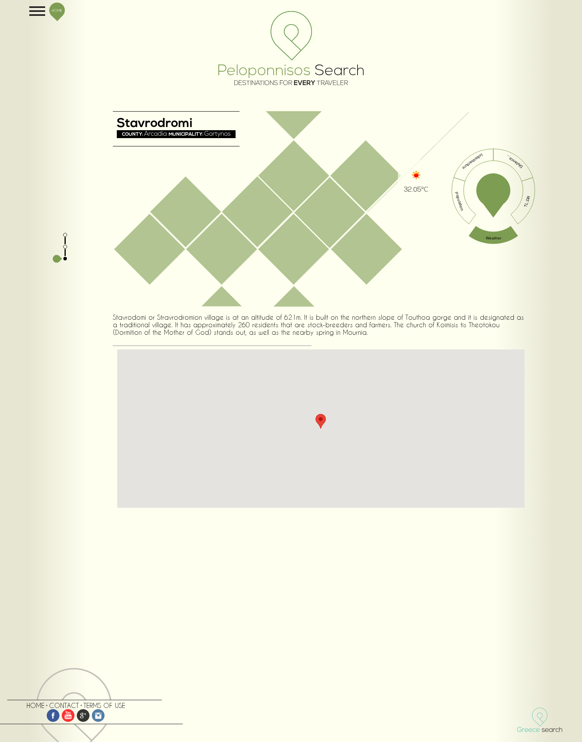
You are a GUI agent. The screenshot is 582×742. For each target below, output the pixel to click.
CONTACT (64, 705)
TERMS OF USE (104, 705)
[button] (321, 421)
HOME (57, 10)
